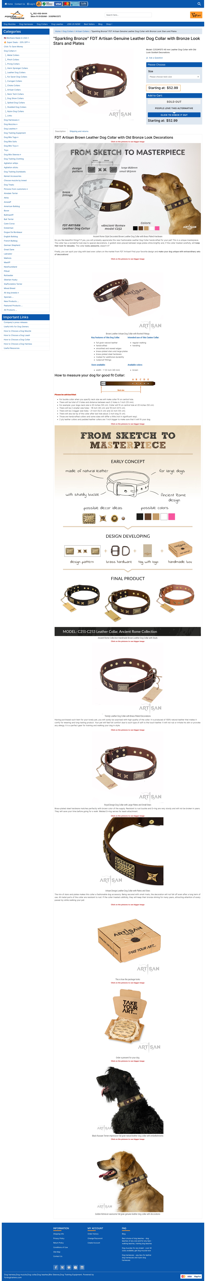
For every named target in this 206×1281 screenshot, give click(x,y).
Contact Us (20, 4)
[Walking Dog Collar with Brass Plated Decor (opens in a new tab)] (127, 767)
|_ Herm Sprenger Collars (16, 68)
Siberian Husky (10, 279)
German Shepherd (12, 245)
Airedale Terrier (11, 193)
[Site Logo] (15, 15)
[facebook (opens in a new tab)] (55, 1267)
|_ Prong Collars (12, 64)
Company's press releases (15, 322)
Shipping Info (58, 1234)
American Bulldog (12, 206)
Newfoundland (10, 267)
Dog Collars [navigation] (68, 31)
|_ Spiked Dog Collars (14, 102)
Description (60, 131)
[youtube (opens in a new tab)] (75, 1267)
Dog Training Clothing (14, 159)
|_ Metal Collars (11, 55)
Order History (93, 1234)
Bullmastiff (8, 215)
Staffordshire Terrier (13, 284)
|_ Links (8, 115)
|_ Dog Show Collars (14, 98)
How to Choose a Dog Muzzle (17, 331)
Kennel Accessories (12, 176)
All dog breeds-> (11, 292)
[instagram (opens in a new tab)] (82, 1267)
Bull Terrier (9, 219)
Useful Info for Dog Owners (16, 326)
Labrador (8, 254)
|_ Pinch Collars (11, 59)
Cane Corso (9, 223)
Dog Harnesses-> (11, 120)
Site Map (56, 1252)
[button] (199, 4)
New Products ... (11, 301)
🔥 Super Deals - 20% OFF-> (17, 42)
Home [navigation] (58, 31)
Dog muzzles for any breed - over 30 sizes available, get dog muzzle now (137, 1249)
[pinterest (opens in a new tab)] (69, 1267)
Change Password (95, 1238)
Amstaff (7, 202)
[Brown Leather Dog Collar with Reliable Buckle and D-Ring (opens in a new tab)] (127, 296)
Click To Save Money (13, 46)
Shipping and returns (79, 131)
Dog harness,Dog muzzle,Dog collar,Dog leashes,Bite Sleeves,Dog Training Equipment (43, 1274)
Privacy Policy (58, 1238)
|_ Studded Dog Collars (15, 107)
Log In (32, 4)
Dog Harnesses (26, 24)
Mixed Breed (9, 288)
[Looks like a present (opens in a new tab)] (127, 1020)
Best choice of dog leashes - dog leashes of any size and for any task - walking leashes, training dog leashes (137, 1240)
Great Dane (9, 249)
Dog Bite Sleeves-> (12, 154)
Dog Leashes (57, 24)
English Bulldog (11, 236)
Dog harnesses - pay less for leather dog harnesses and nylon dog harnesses (136, 1257)
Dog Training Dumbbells (15, 171)
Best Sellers (89, 24)
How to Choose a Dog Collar (17, 339)
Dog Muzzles (9, 24)
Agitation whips (11, 163)
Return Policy (58, 1243)
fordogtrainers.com (13, 1277)
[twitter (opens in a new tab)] (62, 1267)
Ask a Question (155, 58)
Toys (6, 150)
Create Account (94, 1243)
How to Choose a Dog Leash (17, 335)
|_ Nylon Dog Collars (14, 111)
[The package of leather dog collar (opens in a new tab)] (127, 941)
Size (150, 71)
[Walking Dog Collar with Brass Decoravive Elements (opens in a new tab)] (127, 853)
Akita (6, 197)
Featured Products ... (13, 305)
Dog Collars (42, 24)
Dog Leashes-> (10, 128)
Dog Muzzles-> (11, 124)
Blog (100, 24)
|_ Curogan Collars (13, 81)
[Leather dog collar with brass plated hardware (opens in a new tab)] (128, 530)
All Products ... (10, 310)
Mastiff (7, 262)
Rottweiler (8, 275)
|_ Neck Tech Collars (14, 94)
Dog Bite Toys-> (11, 146)
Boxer (6, 210)
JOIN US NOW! (73, 24)
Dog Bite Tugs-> (11, 137)
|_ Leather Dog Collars (14, 72)
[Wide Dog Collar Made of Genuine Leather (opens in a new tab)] (127, 678)
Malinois (7, 258)
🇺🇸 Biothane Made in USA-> (16, 38)
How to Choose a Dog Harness (18, 344)
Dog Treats (9, 184)
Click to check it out (174, 115)
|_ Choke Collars (12, 85)
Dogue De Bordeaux (13, 232)
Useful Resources (11, 348)
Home (10, 4)
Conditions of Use (60, 1247)
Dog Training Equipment (15, 133)
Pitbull (7, 271)
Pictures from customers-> (16, 189)
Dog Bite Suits (10, 141)
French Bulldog (10, 241)
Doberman (8, 228)
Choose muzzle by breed (15, 180)
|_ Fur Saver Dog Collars (15, 77)
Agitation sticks (11, 167)
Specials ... (8, 297)
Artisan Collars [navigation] (82, 31)
